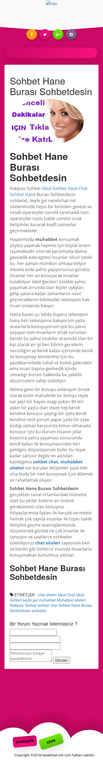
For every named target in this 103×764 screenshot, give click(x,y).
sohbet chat (47, 605)
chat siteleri (47, 594)
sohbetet (39, 610)
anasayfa (25, 741)
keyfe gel (30, 600)
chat (51, 741)
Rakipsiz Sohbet (23, 605)
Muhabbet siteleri (71, 600)
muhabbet (47, 600)
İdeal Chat (66, 594)
